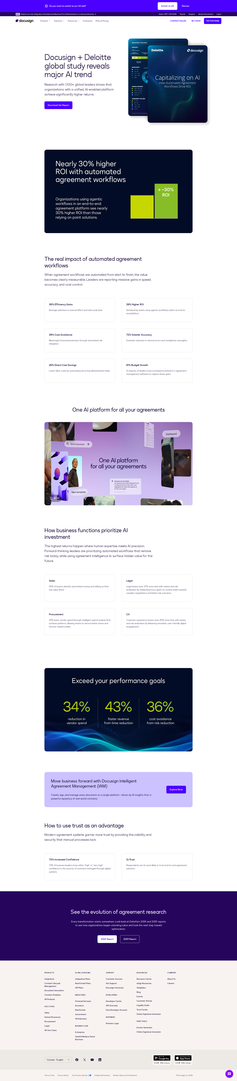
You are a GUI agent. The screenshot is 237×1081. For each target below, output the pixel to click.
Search (182, 14)
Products (44, 21)
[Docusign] (25, 21)
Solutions (58, 21)
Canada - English (55, 1059)
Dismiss (185, 6)
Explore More (176, 789)
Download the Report (58, 105)
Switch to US (167, 6)
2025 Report (129, 939)
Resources (72, 21)
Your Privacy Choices (79, 1075)
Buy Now (196, 21)
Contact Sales (178, 21)
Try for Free (212, 21)
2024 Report (107, 939)
